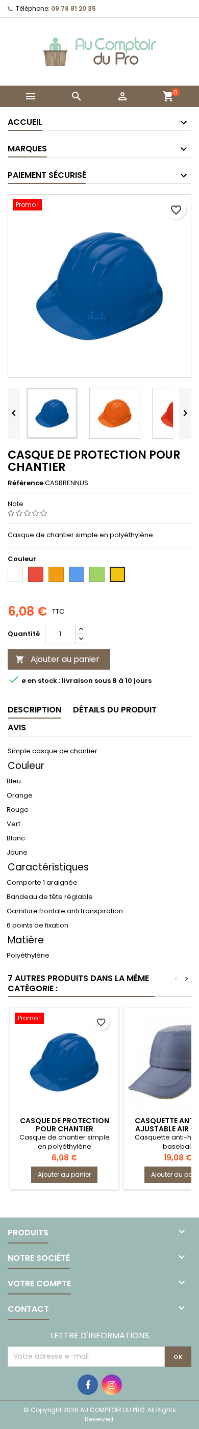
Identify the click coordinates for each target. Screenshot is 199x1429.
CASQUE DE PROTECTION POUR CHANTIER (64, 1125)
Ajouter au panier (57, 659)
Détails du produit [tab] (115, 710)
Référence (25, 483)
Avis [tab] (17, 727)
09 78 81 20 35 (73, 8)
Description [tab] (34, 710)
